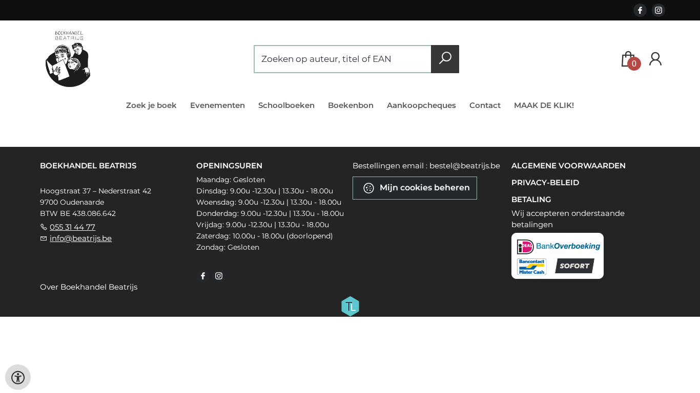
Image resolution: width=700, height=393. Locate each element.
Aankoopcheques (421, 105)
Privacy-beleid (545, 182)
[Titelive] (350, 305)
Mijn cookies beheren (424, 187)
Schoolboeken (286, 105)
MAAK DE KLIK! (544, 105)
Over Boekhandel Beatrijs (88, 287)
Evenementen (217, 105)
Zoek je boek (151, 105)
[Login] (655, 59)
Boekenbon (351, 105)
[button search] (445, 59)
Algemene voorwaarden (568, 165)
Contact (485, 105)
